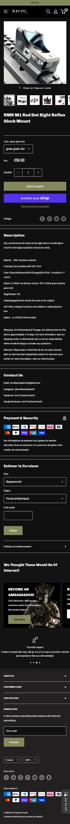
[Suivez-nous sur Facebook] (6, 777)
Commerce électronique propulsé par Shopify (23, 816)
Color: (14, 141)
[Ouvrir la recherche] (48, 12)
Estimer (13, 530)
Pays (6, 473)
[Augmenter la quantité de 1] (38, 172)
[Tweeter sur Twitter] (56, 218)
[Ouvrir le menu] (5, 11)
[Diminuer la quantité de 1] (18, 172)
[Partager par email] (63, 218)
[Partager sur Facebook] (42, 218)
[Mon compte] (55, 12)
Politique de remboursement (17, 546)
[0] (63, 11)
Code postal (9, 507)
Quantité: (8, 172)
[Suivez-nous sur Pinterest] (27, 777)
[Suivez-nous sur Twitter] (13, 777)
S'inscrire (14, 742)
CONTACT (35, 2)
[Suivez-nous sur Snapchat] (49, 777)
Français (9, 760)
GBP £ (28, 760)
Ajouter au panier (35, 186)
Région (7, 490)
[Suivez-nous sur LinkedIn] (41, 777)
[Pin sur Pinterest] (49, 218)
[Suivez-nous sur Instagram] (20, 777)
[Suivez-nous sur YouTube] (34, 777)
